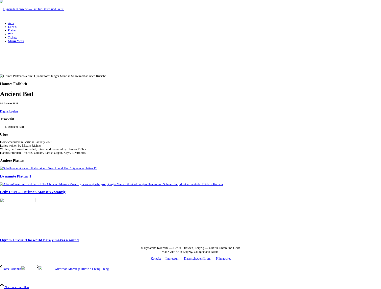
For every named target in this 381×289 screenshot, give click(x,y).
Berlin (214, 251)
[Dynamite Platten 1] (48, 168)
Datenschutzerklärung (197, 258)
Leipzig (187, 251)
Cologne (199, 251)
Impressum (172, 258)
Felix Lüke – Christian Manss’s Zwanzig (33, 192)
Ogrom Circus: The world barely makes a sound (39, 240)
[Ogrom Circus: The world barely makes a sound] (18, 201)
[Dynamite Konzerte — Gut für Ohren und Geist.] (32, 9)
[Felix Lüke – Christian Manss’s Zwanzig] (111, 184)
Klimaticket (223, 258)
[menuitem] (194, 23)
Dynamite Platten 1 (15, 176)
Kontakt (156, 258)
